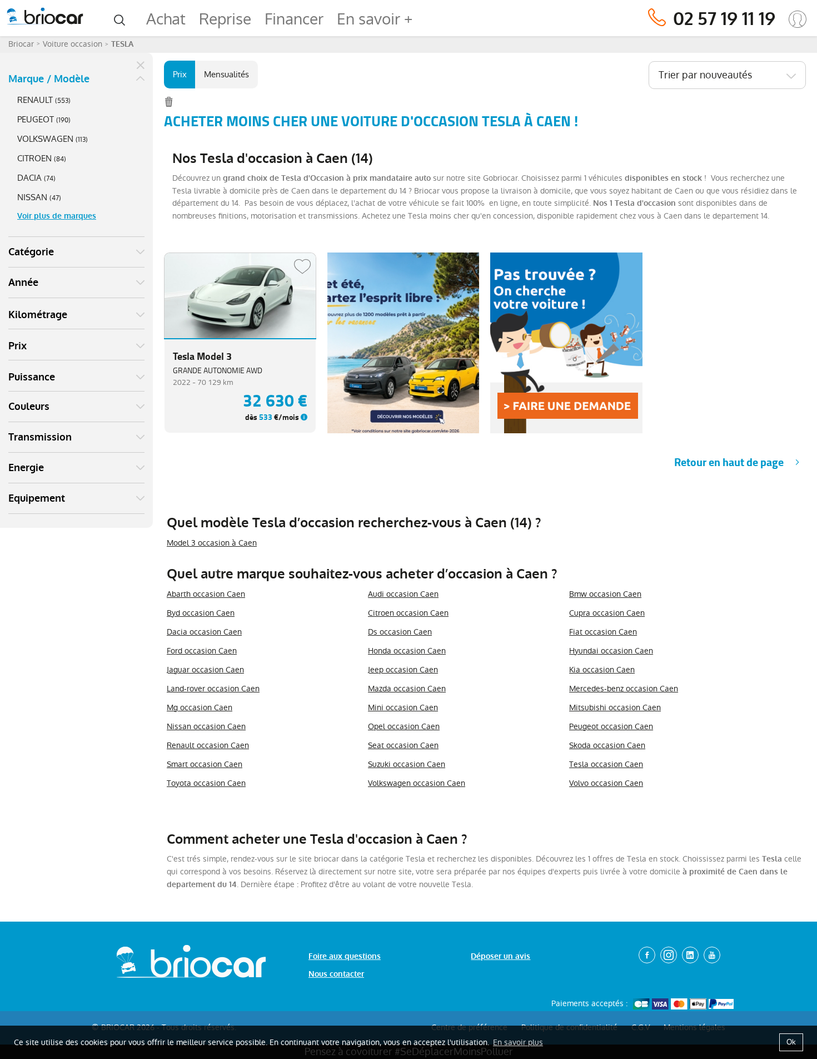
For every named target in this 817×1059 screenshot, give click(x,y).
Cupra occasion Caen (607, 612)
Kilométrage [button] (37, 314)
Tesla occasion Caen (606, 764)
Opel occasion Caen (404, 726)
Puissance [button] (31, 377)
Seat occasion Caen (403, 745)
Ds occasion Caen (400, 631)
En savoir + (374, 19)
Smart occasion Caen (204, 764)
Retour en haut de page (729, 462)
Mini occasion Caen (403, 707)
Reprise (225, 19)
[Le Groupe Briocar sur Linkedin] (690, 955)
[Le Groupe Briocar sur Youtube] (712, 955)
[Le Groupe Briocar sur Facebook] (647, 955)
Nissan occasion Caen (206, 726)
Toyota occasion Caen (206, 783)
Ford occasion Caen (202, 650)
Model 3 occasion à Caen (212, 542)
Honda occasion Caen (407, 650)
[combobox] (727, 75)
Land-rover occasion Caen (213, 688)
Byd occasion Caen (201, 612)
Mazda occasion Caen (407, 688)
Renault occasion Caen (208, 745)
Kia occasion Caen (602, 669)
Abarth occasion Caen (206, 594)
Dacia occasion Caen (204, 631)
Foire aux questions (344, 956)
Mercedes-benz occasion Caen (623, 688)
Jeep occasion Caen (403, 669)
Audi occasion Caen (403, 594)
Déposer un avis (500, 956)
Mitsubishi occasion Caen (615, 707)
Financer (294, 19)
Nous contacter (336, 974)
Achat (166, 19)
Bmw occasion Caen (605, 594)
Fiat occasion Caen (603, 631)
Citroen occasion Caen (408, 612)
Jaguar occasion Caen (205, 669)
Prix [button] (17, 346)
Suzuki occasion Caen (406, 764)
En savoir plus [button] (518, 1042)
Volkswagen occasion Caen (416, 783)
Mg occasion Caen (199, 707)
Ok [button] (791, 1042)
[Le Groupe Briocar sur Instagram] (668, 955)
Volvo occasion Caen (606, 783)
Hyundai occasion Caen (611, 650)
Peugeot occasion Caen (611, 726)
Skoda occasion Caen (607, 745)
